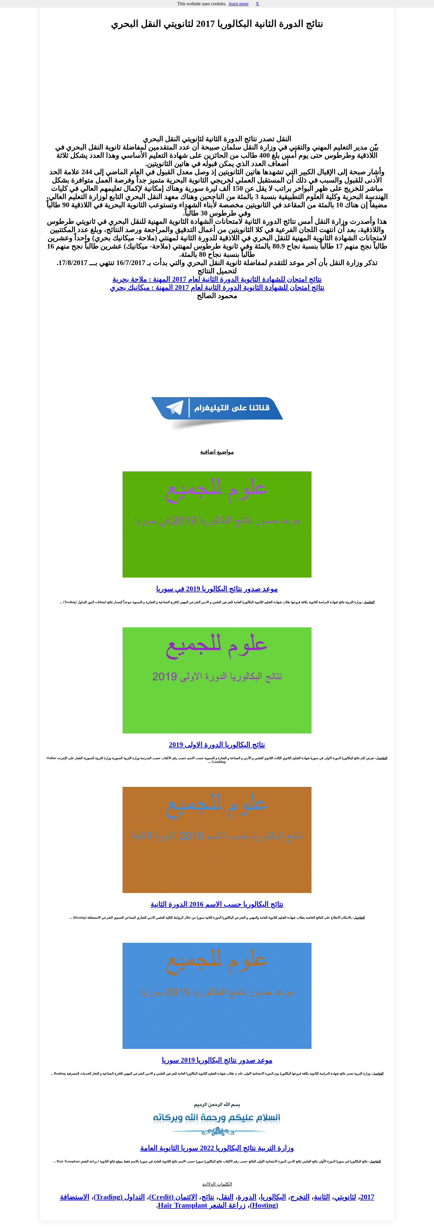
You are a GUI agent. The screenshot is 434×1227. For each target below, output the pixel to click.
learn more (239, 3)
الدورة (247, 1197)
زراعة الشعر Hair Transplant (202, 1205)
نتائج (207, 1197)
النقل (226, 1197)
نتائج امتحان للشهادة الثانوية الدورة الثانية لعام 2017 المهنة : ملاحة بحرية (217, 279)
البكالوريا (273, 1197)
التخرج (300, 1197)
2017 (367, 1197)
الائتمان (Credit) (173, 1197)
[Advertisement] (217, 87)
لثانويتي (345, 1197)
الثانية (322, 1197)
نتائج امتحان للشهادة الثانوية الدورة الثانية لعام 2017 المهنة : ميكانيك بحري (217, 287)
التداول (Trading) (119, 1197)
